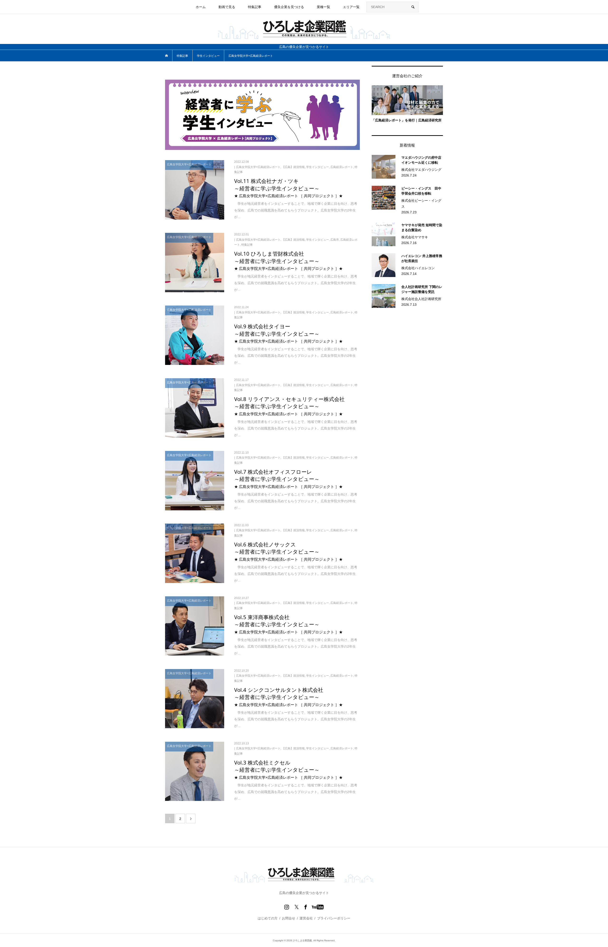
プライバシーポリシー (333, 918)
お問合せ (288, 918)
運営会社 (306, 918)
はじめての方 (268, 918)
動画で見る (226, 7)
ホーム (201, 7)
